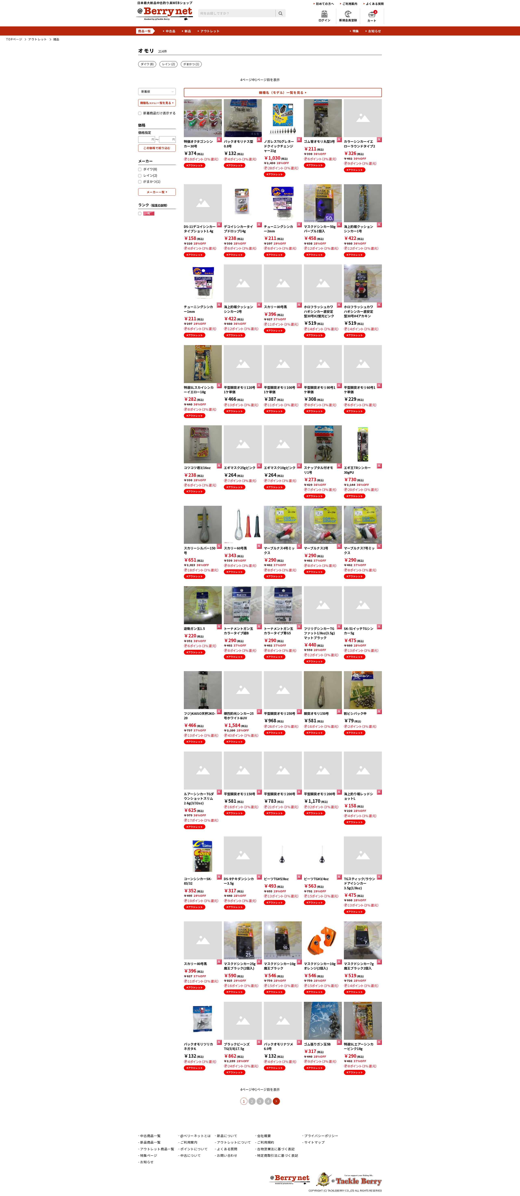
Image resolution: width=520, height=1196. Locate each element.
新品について (227, 1135)
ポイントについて (194, 1149)
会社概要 (264, 1135)
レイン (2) (168, 64)
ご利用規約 (265, 1142)
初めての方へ (325, 3)
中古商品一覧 (150, 1135)
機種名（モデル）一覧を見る (281, 92)
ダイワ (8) (147, 64)
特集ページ (148, 1155)
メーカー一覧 (156, 192)
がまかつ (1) (191, 64)
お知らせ (374, 31)
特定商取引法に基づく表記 (277, 1155)
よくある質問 (375, 3)
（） (159, 205)
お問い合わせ (227, 1155)
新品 (188, 31)
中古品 (170, 31)
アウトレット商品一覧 (157, 1149)
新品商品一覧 (150, 1142)
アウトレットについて (234, 1142)
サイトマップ (314, 1142)
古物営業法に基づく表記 (276, 1149)
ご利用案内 (350, 3)
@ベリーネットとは (195, 1135)
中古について (190, 1155)
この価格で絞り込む (157, 148)
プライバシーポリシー (321, 1135)
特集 (356, 31)
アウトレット (210, 31)
